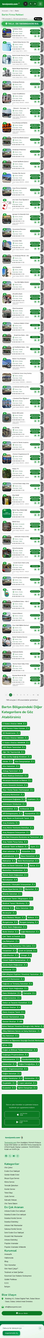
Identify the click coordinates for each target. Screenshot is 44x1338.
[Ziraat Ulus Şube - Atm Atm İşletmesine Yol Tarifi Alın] (38, 340)
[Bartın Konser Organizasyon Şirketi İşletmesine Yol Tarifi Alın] (38, 462)
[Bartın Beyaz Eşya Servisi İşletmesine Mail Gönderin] (35, 75)
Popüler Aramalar (11, 1243)
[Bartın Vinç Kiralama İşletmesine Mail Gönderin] (35, 366)
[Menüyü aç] (40, 3)
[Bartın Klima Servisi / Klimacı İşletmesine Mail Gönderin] (35, 49)
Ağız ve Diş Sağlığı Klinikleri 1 (17, 757)
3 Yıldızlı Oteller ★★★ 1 (14, 723)
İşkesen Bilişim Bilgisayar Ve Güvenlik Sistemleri (24, 214)
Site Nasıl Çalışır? (11, 1268)
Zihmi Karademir (17, 308)
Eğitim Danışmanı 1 (27, 1088)
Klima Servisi (9, 1182)
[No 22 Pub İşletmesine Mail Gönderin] (35, 435)
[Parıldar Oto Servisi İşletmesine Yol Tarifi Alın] (38, 181)
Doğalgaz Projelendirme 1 (15, 1054)
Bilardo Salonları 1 (12, 894)
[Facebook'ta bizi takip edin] (6, 1156)
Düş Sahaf (15, 495)
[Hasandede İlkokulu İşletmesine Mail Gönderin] (35, 234)
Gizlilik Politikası (10, 1279)
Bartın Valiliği (16, 589)
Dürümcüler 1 (32, 1078)
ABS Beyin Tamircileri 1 (14, 747)
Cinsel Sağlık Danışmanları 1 (16, 960)
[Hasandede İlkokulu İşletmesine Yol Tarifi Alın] (38, 234)
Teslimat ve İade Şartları (13, 1272)
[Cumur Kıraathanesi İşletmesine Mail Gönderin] (35, 101)
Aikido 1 (7, 761)
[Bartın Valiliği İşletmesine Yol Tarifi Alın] (38, 594)
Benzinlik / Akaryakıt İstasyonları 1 (19, 884)
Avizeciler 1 (28, 851)
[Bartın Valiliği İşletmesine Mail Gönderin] (35, 594)
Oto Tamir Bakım (10, 1203)
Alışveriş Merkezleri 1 (13, 794)
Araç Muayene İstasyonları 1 (16, 832)
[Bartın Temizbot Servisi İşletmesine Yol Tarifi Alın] (38, 643)
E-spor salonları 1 (27, 1083)
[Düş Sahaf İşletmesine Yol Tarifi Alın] (38, 503)
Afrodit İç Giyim (17, 294)
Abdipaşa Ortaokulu (19, 149)
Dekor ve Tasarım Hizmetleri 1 (17, 1002)
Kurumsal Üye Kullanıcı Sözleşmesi (17, 1276)
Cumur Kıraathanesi (18, 93)
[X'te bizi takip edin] (10, 1156)
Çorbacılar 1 (9, 969)
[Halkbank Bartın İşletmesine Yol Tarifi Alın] (38, 656)
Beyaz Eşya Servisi (11, 1178)
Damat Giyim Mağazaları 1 (15, 988)
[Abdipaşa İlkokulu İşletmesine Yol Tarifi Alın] (38, 87)
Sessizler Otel (17, 241)
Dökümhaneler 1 (11, 1059)
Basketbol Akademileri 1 (15, 870)
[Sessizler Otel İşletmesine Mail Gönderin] (35, 248)
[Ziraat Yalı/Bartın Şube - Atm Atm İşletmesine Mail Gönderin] (35, 352)
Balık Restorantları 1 (28, 861)
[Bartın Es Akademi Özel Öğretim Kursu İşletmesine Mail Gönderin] (35, 406)
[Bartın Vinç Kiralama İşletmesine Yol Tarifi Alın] (38, 366)
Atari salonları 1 (11, 851)
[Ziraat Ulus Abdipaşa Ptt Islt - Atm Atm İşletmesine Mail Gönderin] (35, 260)
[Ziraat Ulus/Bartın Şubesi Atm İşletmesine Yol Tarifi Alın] (38, 142)
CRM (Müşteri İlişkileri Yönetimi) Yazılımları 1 (22, 974)
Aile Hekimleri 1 (11, 766)
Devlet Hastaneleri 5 (13, 1017)
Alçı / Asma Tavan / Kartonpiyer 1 (18, 790)
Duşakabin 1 (9, 1083)
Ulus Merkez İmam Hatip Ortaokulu (22, 664)
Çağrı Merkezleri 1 (30, 932)
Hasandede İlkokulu (19, 229)
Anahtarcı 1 (33, 799)
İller (11, 11)
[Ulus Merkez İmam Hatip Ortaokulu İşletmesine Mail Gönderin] (35, 668)
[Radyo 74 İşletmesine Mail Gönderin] (35, 476)
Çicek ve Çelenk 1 (27, 950)
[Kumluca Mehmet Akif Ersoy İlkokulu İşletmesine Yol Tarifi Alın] (38, 391)
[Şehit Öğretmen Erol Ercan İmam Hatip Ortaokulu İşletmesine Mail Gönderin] (35, 488)
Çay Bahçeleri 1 (11, 941)
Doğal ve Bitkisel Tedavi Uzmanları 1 (20, 1050)
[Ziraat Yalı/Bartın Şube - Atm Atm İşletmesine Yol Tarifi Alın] (38, 352)
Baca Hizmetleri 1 (30, 856)
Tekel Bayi (8, 1193)
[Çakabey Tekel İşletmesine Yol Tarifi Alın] (38, 36)
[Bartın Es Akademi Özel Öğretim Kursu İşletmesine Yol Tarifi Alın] (38, 406)
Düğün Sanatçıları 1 (12, 1078)
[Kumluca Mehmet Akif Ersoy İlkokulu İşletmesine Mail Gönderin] (35, 391)
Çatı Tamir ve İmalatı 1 (13, 936)
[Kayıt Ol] (35, 4)
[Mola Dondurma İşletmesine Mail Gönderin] (35, 556)
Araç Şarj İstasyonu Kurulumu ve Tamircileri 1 (22, 837)
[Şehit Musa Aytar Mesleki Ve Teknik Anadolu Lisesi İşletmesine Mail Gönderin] (35, 447)
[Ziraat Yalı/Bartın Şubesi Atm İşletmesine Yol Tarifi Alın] (38, 166)
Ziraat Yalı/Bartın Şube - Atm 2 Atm (22, 601)
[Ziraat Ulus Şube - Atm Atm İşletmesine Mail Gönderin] (35, 340)
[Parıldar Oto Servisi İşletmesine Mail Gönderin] (35, 181)
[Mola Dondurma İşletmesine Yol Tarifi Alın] (38, 556)
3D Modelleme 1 (11, 733)
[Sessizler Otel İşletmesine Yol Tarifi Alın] (38, 248)
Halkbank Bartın (17, 652)
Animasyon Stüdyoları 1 (14, 804)
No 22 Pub (15, 427)
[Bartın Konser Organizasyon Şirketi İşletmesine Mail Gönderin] (35, 462)
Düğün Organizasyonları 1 (15, 1069)
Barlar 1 (34, 865)
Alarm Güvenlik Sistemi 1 (15, 785)
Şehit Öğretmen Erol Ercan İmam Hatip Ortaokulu (24, 483)
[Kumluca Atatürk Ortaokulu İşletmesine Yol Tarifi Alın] (38, 328)
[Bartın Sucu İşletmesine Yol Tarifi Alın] (38, 529)
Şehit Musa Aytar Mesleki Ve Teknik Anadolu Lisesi (24, 442)
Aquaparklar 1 (32, 813)
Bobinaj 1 (8, 908)
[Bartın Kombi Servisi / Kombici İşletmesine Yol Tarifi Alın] (38, 62)
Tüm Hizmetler (10, 1265)
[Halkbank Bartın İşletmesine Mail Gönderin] (35, 656)
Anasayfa (5, 11)
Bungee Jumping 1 (29, 922)
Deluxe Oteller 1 (11, 1007)
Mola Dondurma (17, 548)
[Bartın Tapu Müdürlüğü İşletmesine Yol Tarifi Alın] (38, 515)
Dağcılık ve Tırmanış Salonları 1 (17, 984)
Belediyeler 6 (10, 880)
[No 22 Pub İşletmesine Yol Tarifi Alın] (38, 435)
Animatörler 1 (10, 809)
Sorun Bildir (23, 1313)
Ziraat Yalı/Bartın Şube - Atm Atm (22, 347)
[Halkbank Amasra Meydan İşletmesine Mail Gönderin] (35, 541)
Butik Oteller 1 (10, 932)
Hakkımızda (8, 1258)
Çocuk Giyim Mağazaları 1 (15, 965)
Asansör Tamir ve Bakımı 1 (15, 846)
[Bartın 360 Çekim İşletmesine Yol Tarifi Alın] (38, 421)
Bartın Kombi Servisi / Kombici (22, 55)
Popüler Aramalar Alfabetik (15, 1247)
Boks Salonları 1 (24, 908)
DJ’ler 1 (7, 1045)
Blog (6, 1261)
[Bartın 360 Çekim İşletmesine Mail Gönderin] (35, 421)
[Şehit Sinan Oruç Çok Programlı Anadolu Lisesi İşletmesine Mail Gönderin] (35, 582)
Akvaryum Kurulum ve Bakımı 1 (17, 780)
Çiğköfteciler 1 (10, 955)
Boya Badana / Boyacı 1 (14, 917)
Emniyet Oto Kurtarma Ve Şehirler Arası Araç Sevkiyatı (24, 373)
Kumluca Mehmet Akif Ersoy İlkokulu (23, 387)
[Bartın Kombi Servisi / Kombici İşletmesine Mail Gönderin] (35, 62)
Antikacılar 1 (26, 809)
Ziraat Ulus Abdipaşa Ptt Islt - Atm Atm (23, 255)
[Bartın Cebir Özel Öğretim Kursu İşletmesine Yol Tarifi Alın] (38, 207)
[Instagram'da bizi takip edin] (17, 1156)
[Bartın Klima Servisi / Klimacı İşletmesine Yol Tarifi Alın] (38, 49)
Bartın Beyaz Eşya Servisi (20, 68)
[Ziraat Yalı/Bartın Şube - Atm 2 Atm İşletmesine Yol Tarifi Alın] (38, 606)
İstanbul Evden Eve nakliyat (15, 1214)
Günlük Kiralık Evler (11, 1175)
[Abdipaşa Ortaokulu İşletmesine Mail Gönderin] (35, 154)
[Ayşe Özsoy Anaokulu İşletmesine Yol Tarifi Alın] (38, 193)
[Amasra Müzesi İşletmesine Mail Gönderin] (35, 618)
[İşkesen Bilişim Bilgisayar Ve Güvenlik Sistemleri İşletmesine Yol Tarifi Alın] (38, 222)
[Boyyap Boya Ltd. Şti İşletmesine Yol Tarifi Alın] (38, 683)
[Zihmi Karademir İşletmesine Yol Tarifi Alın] (38, 316)
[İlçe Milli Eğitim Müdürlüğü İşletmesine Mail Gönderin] (35, 287)
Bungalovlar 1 (10, 922)
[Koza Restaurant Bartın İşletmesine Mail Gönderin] (35, 130)
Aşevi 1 (34, 846)
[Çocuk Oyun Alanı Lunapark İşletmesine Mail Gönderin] (35, 569)
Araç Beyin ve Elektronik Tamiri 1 (18, 818)
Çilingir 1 (26, 955)
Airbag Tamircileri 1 (12, 771)
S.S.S (6, 1283)
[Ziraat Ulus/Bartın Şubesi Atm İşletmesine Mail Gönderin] (35, 142)
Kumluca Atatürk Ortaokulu (22, 323)
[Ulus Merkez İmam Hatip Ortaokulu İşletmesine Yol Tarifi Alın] (38, 668)
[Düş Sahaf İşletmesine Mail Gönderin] (35, 503)
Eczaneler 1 (9, 1088)
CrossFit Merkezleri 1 (13, 979)
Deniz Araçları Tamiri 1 (13, 1012)
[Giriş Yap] (30, 4)
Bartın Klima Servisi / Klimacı (22, 42)
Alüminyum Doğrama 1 (14, 799)
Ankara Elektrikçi (10, 1240)
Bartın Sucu (16, 521)
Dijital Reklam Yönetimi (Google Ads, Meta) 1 (23, 1026)
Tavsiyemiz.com (10, 1142)
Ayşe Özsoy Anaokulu (19, 188)
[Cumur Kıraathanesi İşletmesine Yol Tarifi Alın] (38, 101)
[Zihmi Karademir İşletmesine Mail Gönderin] (35, 316)
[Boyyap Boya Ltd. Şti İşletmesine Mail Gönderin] (35, 683)
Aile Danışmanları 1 (24, 761)
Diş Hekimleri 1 (10, 1036)
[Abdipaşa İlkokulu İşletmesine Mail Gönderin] (35, 87)
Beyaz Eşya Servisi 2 (12, 889)
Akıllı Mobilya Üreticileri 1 (15, 775)
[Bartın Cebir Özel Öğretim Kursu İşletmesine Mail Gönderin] (35, 207)
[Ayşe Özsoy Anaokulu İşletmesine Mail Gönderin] (35, 193)
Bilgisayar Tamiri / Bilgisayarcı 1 (17, 898)
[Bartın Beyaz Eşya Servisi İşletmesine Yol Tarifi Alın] (38, 75)
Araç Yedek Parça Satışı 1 (15, 842)
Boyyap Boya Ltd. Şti (19, 675)
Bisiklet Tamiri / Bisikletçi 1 (16, 903)
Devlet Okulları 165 (12, 1021)
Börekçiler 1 (9, 913)
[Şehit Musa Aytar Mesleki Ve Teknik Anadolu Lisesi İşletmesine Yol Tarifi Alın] (38, 447)
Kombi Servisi (9, 1189)
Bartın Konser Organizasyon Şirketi (22, 454)
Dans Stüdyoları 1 (12, 993)
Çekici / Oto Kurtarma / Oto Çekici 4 (19, 946)
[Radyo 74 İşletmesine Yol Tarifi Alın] (38, 476)
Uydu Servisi (9, 1196)
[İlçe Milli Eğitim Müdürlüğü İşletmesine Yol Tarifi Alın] (38, 287)
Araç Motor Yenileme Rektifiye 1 (18, 828)
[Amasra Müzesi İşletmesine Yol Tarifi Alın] (38, 618)
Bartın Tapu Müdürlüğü (19, 510)
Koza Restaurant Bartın (19, 123)
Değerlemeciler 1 (11, 998)
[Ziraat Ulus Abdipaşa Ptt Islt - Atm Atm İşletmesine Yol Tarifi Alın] (38, 260)
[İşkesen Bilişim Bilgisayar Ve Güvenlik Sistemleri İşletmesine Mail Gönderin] (35, 222)
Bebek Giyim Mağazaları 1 (15, 875)
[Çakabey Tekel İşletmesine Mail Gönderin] (35, 36)
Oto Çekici (8, 1167)
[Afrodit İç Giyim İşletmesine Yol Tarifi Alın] (38, 301)
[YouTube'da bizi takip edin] (13, 1156)
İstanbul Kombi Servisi (13, 1218)
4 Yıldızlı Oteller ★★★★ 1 (15, 738)
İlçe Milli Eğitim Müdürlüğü (21, 282)
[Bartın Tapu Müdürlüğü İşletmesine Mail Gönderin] (35, 515)
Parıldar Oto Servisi (18, 173)
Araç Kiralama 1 (11, 823)
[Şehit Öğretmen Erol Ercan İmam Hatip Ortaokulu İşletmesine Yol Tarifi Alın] (38, 488)
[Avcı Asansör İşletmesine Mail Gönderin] (35, 275)
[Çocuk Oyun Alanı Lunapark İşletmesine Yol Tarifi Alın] (38, 569)
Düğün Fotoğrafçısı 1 (29, 1064)
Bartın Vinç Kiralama (19, 358)
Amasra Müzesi (17, 613)
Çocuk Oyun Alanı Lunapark (22, 563)
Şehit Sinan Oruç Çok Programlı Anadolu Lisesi (24, 577)
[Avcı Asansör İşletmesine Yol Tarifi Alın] (38, 275)
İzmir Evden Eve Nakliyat (14, 1232)
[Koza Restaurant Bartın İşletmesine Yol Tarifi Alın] (38, 130)
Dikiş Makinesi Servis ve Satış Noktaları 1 (22, 1031)
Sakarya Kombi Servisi (13, 1229)
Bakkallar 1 (9, 861)
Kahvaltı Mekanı (10, 1200)
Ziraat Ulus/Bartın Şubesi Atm (22, 137)
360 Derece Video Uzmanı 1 (16, 728)
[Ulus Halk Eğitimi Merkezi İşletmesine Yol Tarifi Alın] (38, 630)
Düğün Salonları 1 (12, 1073)
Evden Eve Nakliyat (12, 1171)
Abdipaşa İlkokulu (18, 82)
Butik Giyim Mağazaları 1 (14, 927)
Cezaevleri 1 (9, 950)
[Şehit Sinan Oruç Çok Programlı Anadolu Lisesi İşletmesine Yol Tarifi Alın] (38, 582)
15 (33, 695)
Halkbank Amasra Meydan (21, 536)
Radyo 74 (15, 468)
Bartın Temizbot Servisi (19, 637)
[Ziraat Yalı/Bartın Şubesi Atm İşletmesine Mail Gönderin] (35, 166)
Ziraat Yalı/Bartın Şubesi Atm (22, 161)
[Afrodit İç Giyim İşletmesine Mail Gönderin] (35, 301)
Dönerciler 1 (9, 1064)
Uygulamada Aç (11, 1333)
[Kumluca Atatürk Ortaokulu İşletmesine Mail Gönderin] (35, 328)
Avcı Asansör (16, 267)
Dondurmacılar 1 (30, 1059)
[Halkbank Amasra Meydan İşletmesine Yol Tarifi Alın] (38, 541)
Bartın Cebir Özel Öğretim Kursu (22, 200)
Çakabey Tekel (17, 29)
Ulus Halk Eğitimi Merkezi (20, 625)
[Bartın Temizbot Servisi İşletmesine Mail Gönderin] (35, 643)
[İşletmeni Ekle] (25, 4)
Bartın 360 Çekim (17, 413)
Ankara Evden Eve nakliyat (14, 1211)
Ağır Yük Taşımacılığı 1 (13, 752)
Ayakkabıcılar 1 (10, 856)
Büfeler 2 (33, 917)
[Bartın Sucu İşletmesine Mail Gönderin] (35, 529)
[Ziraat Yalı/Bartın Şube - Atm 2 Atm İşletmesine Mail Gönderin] (35, 606)
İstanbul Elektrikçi (11, 1222)
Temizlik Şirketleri (11, 1185)
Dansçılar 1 (29, 993)
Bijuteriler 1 (31, 889)
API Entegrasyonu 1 (12, 813)
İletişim (7, 1286)
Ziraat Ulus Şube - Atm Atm (21, 335)
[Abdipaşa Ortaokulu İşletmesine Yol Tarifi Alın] (38, 154)
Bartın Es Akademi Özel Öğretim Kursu (23, 398)
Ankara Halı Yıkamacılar (13, 1225)
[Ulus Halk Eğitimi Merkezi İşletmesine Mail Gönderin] (35, 630)
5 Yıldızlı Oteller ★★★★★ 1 (16, 742)
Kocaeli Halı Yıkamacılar (13, 1236)
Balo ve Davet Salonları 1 (15, 865)
